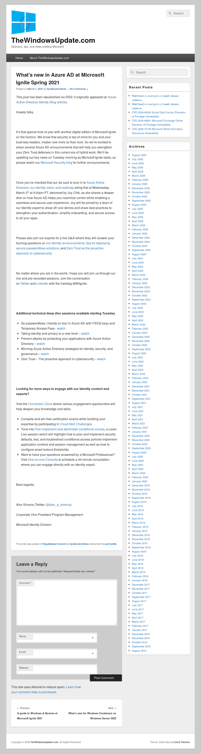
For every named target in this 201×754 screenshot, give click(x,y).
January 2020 (139, 481)
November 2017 (141, 588)
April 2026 (137, 171)
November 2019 (141, 489)
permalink (111, 544)
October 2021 (139, 394)
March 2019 (138, 522)
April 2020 (137, 469)
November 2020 (141, 440)
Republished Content (54, 544)
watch (61, 328)
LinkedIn (42, 283)
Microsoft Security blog (56, 162)
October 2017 (139, 593)
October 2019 (139, 493)
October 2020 (139, 444)
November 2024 (141, 241)
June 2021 (138, 411)
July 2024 (137, 258)
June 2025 (138, 213)
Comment (25, 583)
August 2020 (139, 452)
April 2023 (137, 320)
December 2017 (141, 584)
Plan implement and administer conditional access (70, 429)
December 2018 (141, 535)
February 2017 (140, 626)
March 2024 (138, 275)
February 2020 (140, 477)
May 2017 (137, 613)
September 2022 (141, 349)
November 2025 (141, 192)
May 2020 (137, 465)
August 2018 (139, 551)
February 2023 (140, 328)
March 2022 (138, 374)
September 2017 (141, 597)
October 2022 (139, 345)
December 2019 (141, 485)
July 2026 (137, 159)
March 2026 (138, 175)
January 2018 (139, 580)
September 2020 (141, 448)
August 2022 (139, 353)
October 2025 (139, 196)
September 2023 (141, 299)
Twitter (24, 283)
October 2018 (139, 543)
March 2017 (138, 621)
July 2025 (137, 209)
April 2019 (137, 518)
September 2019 (141, 498)
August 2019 (139, 502)
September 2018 (141, 547)
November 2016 (141, 638)
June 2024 (138, 262)
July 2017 (137, 605)
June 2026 (138, 163)
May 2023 (137, 316)
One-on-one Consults (43, 459)
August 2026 (139, 155)
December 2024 (141, 237)
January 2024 (139, 283)
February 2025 (140, 229)
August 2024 (139, 254)
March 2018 (138, 572)
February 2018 (140, 576)
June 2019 (138, 510)
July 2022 (137, 357)
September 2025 (141, 200)
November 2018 (141, 539)
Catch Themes (182, 742)
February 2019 (140, 527)
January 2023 (139, 332)
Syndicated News (56, 89)
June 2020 (138, 460)
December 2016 (141, 634)
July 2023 (137, 308)
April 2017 (137, 617)
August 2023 (139, 303)
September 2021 (141, 399)
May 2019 (137, 514)
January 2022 (139, 382)
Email (22, 652)
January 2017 (139, 630)
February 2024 (140, 279)
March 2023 (138, 324)
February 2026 (140, 180)
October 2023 (139, 295)
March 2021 (138, 423)
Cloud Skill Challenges (76, 424)
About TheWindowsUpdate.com (49, 58)
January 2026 (139, 184)
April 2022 (137, 370)
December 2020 (141, 436)
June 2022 (138, 361)
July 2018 (137, 555)
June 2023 (138, 312)
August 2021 (139, 403)
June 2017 (138, 609)
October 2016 (139, 642)
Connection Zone (40, 404)
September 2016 (141, 646)
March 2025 (138, 225)
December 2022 (141, 337)
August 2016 (139, 650)
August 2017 (139, 601)
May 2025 (137, 217)
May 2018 (137, 564)
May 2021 (137, 415)
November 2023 (141, 291)
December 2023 (141, 287)
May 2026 (137, 167)
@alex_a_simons (58, 504)
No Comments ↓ (79, 89)
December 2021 (141, 386)
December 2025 (141, 188)
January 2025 (139, 233)
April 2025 (137, 221)
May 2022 (137, 365)
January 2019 (139, 531)
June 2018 (138, 559)
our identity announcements (65, 243)
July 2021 (137, 407)
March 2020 (138, 473)
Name (22, 636)
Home (19, 58)
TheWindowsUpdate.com (53, 40)
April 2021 (137, 419)
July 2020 (137, 456)
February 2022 (140, 378)
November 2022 (141, 341)
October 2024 (139, 246)
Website (23, 668)
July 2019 (137, 506)
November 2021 (141, 390)
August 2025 (139, 204)
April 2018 (137, 568)
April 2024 (137, 271)
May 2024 (137, 266)
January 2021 (139, 431)
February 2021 (140, 427)
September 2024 (141, 250)
